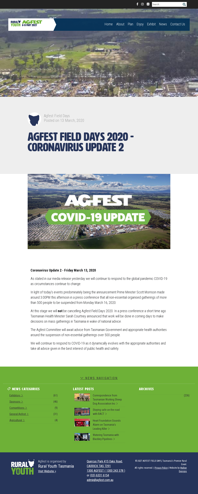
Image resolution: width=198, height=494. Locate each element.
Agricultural (33, 420)
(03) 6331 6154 (99, 475)
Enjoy (140, 24)
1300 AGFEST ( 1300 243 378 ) (106, 471)
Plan (130, 24)
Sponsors (33, 401)
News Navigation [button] (101, 378)
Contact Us (177, 24)
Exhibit (151, 24)
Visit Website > (47, 471)
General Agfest (33, 414)
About (120, 24)
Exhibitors (33, 395)
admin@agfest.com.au (100, 480)
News (163, 24)
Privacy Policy (161, 468)
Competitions (33, 407)
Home (109, 24)
